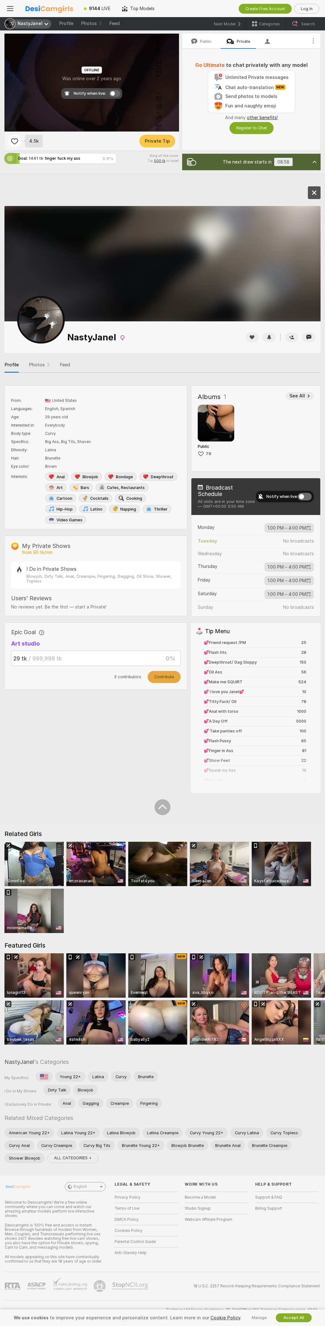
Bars (85, 487)
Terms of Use (127, 1208)
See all (297, 395)
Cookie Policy (225, 1317)
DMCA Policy (127, 1219)
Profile (66, 23)
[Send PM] (308, 337)
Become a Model (200, 1197)
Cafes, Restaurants (126, 487)
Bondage (124, 476)
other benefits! (262, 117)
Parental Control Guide (135, 1241)
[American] (44, 1077)
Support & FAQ (268, 1197)
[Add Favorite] (14, 141)
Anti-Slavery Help (131, 1253)
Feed (114, 23)
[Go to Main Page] (49, 8)
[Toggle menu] (10, 8)
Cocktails (99, 498)
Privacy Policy (128, 1197)
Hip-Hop (64, 509)
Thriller (161, 509)
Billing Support (268, 1208)
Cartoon (64, 498)
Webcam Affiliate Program (208, 1219)
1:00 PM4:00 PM (287, 528)
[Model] (314, 192)
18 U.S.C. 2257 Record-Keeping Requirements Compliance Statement (256, 1286)
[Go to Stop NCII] (130, 1286)
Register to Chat (251, 128)
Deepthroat (162, 476)
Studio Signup (198, 1208)
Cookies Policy (129, 1230)
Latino (96, 509)
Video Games (69, 520)
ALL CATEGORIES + (73, 1157)
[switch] (305, 496)
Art (59, 487)
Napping (128, 509)
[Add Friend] (291, 337)
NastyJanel (19, 1062)
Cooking (134, 498)
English (80, 1186)
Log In (307, 8)
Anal (60, 476)
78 (208, 453)
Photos (91, 23)
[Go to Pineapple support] (100, 1286)
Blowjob (90, 476)
